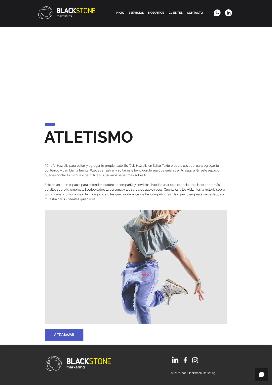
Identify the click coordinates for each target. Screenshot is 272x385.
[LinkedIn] (228, 12)
